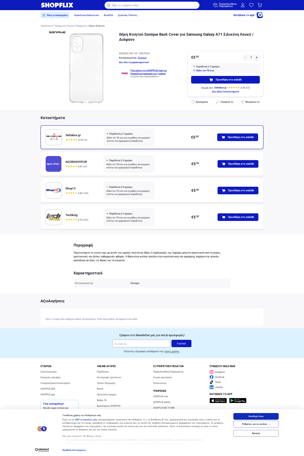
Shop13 (70, 188)
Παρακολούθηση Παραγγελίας (168, 371)
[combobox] (152, 5)
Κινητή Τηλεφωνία (77, 26)
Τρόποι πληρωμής (106, 383)
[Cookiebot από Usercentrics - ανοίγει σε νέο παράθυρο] (42, 450)
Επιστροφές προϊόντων (109, 377)
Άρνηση (256, 433)
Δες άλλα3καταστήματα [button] (225, 91)
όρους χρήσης (172, 351)
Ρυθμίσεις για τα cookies (254, 424)
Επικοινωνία (159, 383)
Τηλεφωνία (60, 26)
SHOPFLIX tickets (161, 402)
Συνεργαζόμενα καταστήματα (55, 383)
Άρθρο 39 (102, 400)
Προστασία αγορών (107, 394)
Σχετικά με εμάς (49, 371)
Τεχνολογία (46, 26)
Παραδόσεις (103, 371)
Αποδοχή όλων (256, 416)
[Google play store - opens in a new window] (238, 400)
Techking (71, 215)
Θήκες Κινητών (97, 26)
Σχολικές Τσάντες (127, 15)
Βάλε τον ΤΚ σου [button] (205, 70)
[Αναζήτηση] (108, 5)
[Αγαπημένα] (251, 5)
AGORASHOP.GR (76, 161)
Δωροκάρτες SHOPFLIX (108, 406)
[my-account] (242, 5)
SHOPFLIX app (48, 394)
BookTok (108, 15)
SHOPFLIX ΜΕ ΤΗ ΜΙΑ (164, 408)
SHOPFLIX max (160, 396)
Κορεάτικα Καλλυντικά (86, 15)
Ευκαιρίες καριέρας (51, 377)
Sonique (142, 58)
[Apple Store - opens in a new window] (219, 400)
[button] (260, 5)
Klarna (100, 389)
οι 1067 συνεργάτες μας (84, 419)
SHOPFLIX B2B (48, 389)
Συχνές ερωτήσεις (162, 377)
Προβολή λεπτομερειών (74, 450)
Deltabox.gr (220, 87)
